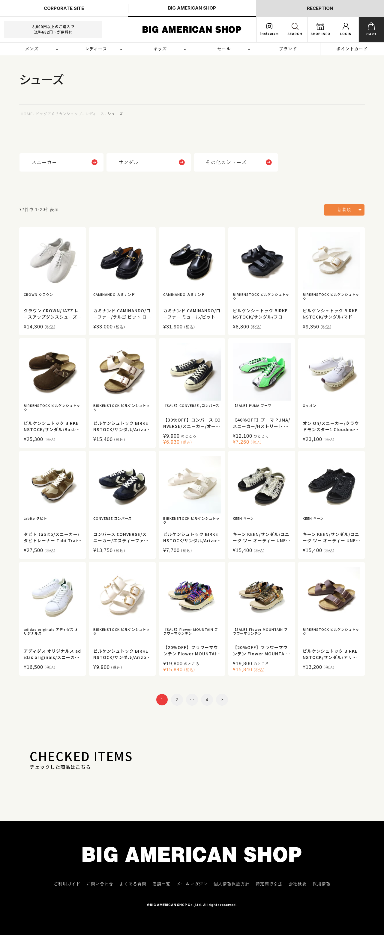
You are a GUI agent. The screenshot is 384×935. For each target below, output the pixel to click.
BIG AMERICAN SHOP (192, 8)
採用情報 (322, 884)
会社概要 (298, 884)
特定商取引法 (269, 884)
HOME (27, 114)
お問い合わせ (99, 884)
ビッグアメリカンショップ (59, 114)
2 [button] (177, 700)
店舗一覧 (161, 884)
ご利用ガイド (67, 884)
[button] (222, 700)
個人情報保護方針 (232, 884)
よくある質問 (132, 884)
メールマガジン (192, 884)
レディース (94, 114)
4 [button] (207, 700)
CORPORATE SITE (64, 8)
